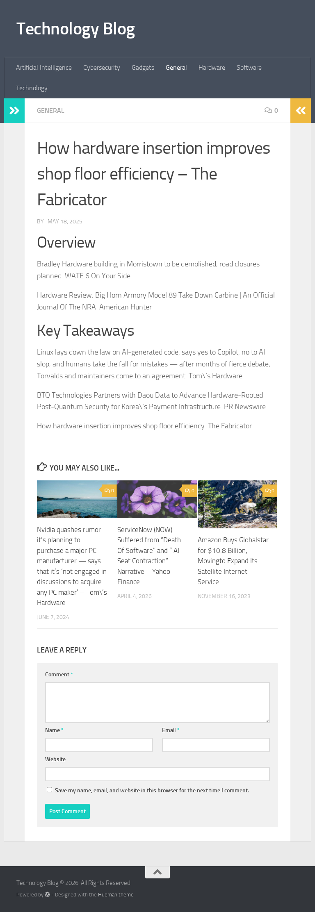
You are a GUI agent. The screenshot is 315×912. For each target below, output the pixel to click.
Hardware (212, 67)
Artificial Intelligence (44, 67)
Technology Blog (75, 28)
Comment (59, 674)
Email (171, 730)
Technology (32, 88)
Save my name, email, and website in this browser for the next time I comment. (152, 790)
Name (54, 730)
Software (249, 67)
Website (55, 759)
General (176, 67)
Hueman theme (116, 895)
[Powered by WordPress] (47, 894)
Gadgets (143, 67)
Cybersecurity (101, 67)
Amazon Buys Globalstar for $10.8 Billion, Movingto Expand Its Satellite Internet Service (233, 561)
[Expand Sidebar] (14, 110)
